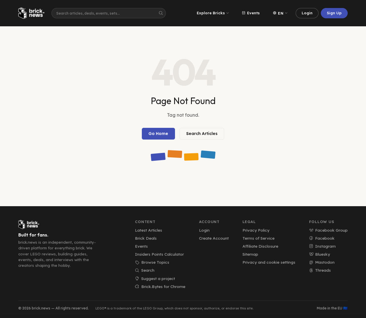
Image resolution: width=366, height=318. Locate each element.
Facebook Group (331, 230)
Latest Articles (148, 230)
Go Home (158, 133)
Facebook (325, 238)
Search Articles (202, 133)
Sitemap (250, 254)
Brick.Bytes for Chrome (163, 286)
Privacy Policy (255, 230)
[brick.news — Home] (32, 13)
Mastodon (325, 262)
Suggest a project (158, 278)
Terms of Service (258, 238)
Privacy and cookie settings (268, 262)
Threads (323, 270)
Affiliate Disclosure (260, 246)
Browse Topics (155, 262)
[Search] (161, 13)
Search (147, 270)
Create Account (214, 238)
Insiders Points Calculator (159, 254)
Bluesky (322, 254)
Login (307, 13)
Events (253, 13)
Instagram (325, 246)
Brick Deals (146, 238)
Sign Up (334, 13)
